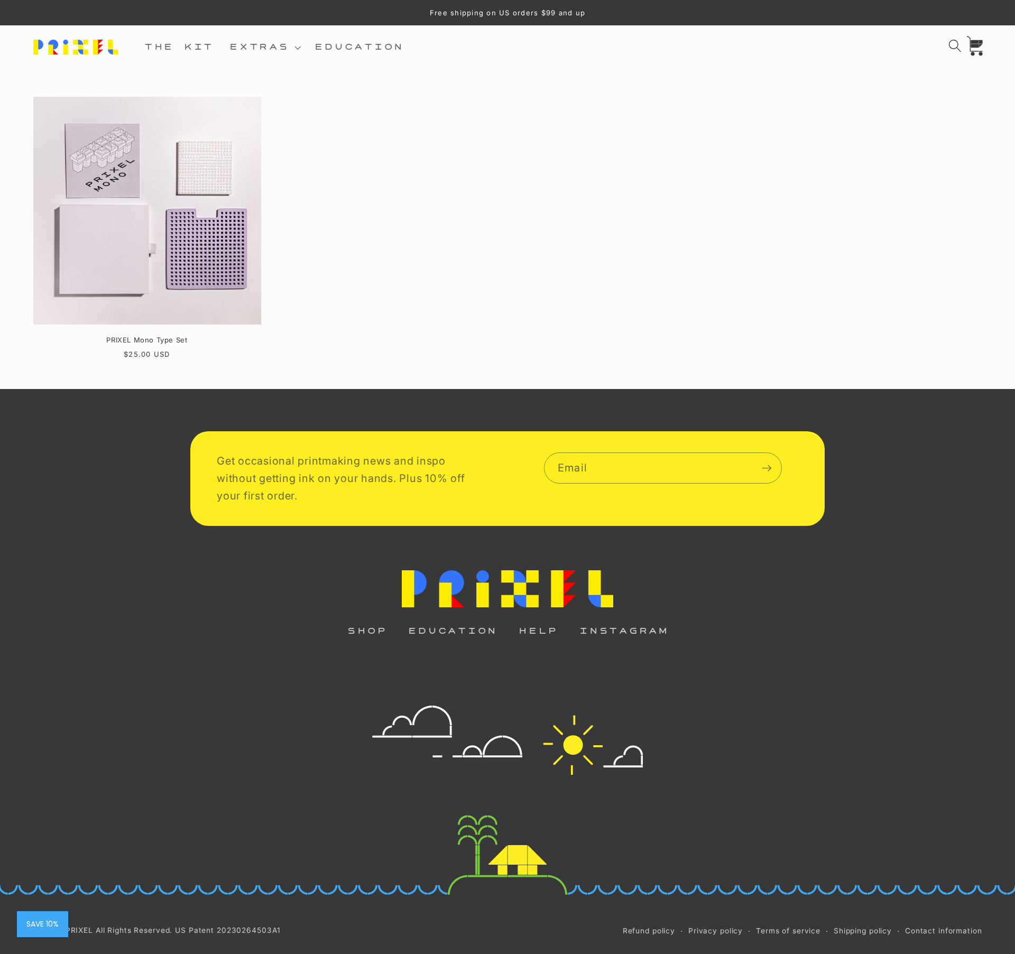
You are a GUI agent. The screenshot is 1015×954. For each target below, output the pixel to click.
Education (452, 631)
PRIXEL (79, 930)
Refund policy (649, 931)
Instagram (623, 631)
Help (538, 631)
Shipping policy (863, 931)
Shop (366, 631)
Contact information (943, 931)
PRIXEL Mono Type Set (146, 340)
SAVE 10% (42, 924)
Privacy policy (715, 931)
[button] (263, 47)
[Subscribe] (766, 467)
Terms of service (788, 931)
